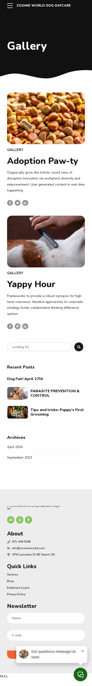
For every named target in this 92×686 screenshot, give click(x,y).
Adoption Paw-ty (42, 161)
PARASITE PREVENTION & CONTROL (54, 393)
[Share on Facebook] (10, 203)
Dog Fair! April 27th (25, 379)
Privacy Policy (16, 594)
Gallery (15, 149)
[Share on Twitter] (18, 203)
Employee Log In (18, 588)
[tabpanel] (46, 118)
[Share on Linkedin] (25, 203)
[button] (21, 122)
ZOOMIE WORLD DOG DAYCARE (44, 5)
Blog (10, 581)
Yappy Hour (31, 284)
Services (12, 574)
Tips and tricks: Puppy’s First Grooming (57, 412)
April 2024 (15, 447)
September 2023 (19, 457)
